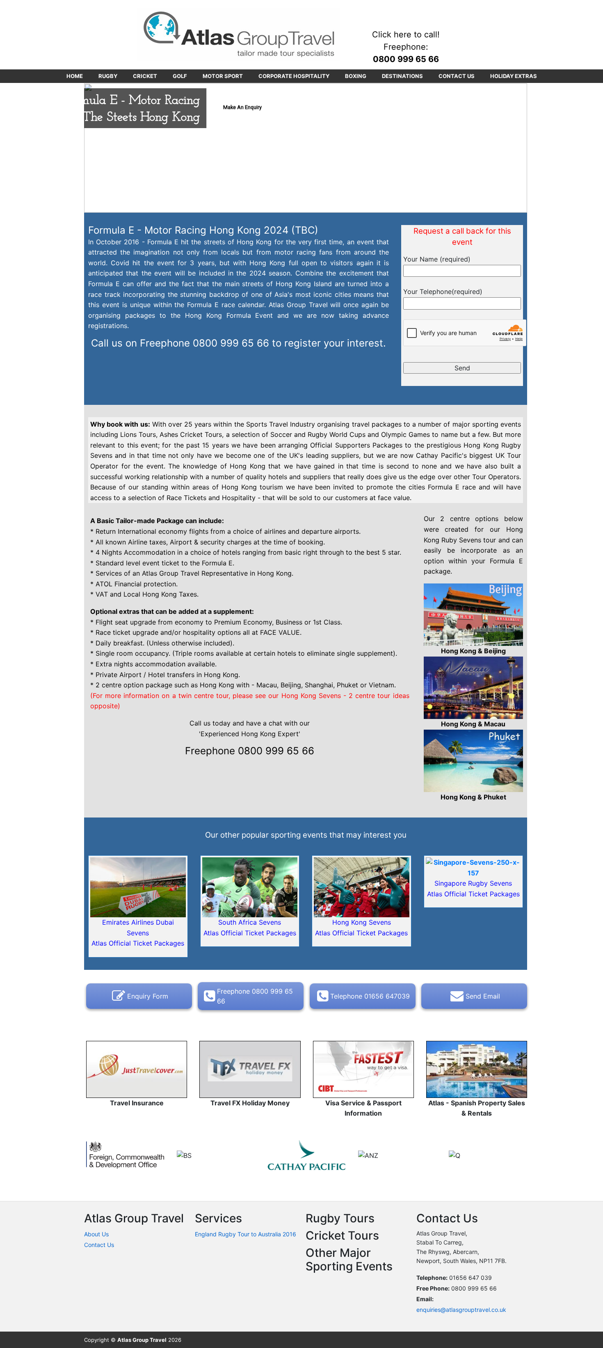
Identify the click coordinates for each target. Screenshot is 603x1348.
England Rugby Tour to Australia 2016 (245, 1234)
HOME (74, 76)
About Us (96, 1234)
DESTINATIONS (402, 76)
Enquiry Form (147, 996)
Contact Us (99, 1244)
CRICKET (145, 76)
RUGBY (107, 76)
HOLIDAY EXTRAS (513, 76)
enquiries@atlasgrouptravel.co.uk (461, 1309)
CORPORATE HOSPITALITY (293, 76)
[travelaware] (125, 1155)
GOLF (180, 76)
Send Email (483, 996)
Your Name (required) (437, 259)
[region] (305, 148)
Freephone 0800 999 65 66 (255, 996)
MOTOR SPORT (223, 76)
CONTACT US (457, 76)
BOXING (355, 76)
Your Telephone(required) (442, 291)
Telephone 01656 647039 (370, 996)
